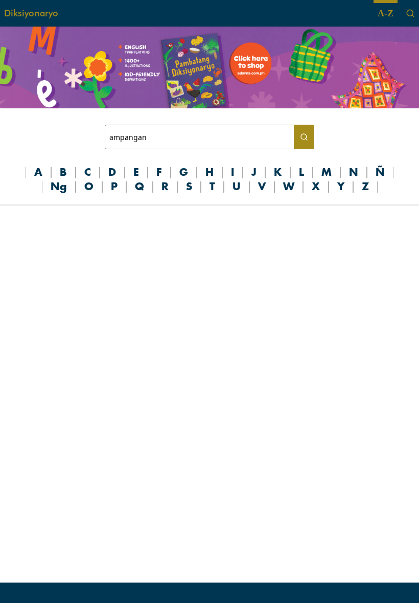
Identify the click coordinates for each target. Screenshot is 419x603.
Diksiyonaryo (31, 13)
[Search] (410, 13)
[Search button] (304, 137)
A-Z (385, 13)
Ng (59, 187)
